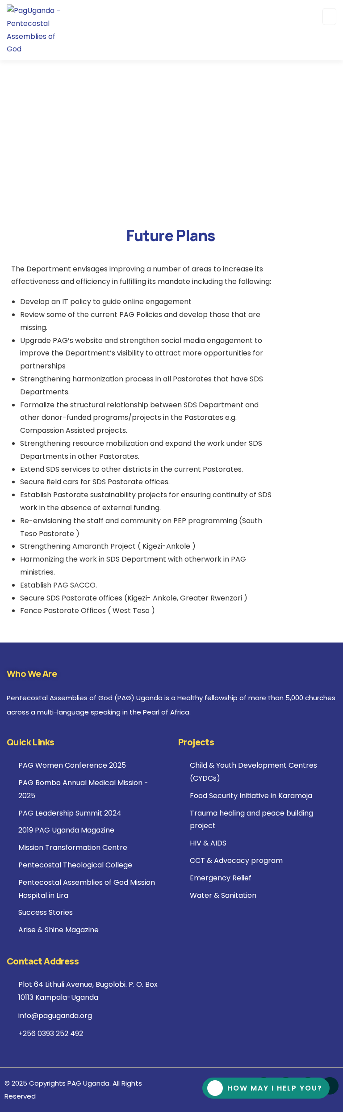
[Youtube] (330, 1086)
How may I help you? (274, 1088)
